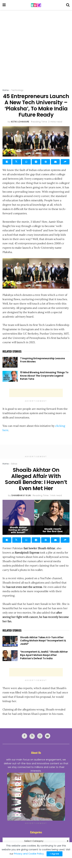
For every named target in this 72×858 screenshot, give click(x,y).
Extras (14, 463)
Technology (17, 90)
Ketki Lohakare (20, 121)
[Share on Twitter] (16, 161)
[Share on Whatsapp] (26, 161)
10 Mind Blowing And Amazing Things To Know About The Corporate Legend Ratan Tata (44, 376)
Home (6, 90)
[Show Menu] (4, 5)
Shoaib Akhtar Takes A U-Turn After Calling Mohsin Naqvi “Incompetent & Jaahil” (43, 641)
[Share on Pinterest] (45, 161)
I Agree (54, 853)
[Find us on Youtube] (47, 736)
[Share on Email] (55, 161)
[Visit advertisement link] (36, 797)
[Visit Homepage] (36, 5)
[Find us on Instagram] (40, 736)
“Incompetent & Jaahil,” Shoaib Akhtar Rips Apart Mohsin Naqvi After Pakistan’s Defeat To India (44, 655)
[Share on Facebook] (7, 161)
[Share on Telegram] (36, 161)
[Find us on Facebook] (24, 736)
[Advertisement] (36, 47)
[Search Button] (67, 5)
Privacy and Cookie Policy (29, 853)
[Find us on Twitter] (32, 736)
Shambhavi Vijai (21, 495)
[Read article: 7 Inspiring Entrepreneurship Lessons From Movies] (10, 362)
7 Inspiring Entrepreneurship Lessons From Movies (42, 360)
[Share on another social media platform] (65, 161)
